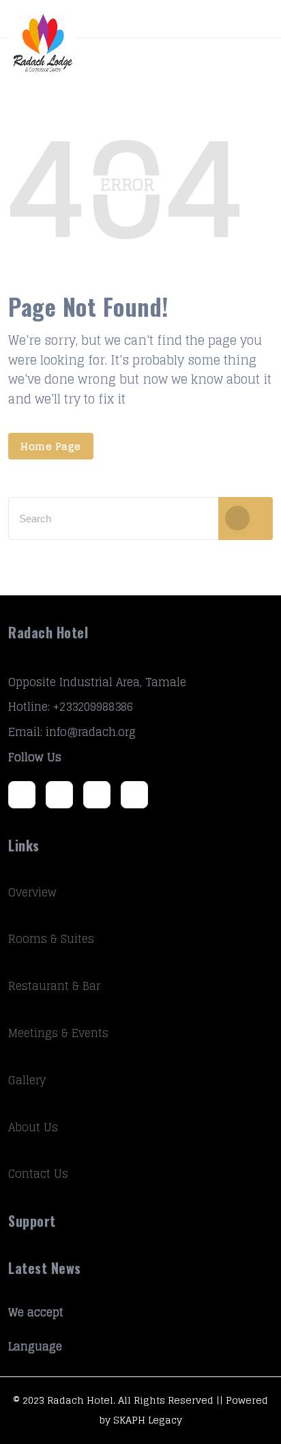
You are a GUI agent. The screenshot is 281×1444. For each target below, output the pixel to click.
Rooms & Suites (51, 938)
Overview (32, 892)
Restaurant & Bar (54, 985)
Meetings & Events (58, 1033)
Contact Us (38, 1173)
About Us (33, 1127)
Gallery (27, 1080)
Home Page (50, 446)
